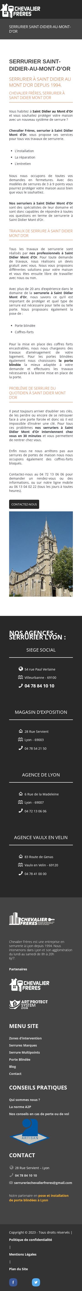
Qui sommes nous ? (24, 1100)
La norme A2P (20, 1107)
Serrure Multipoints (24, 1052)
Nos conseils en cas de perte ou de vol (39, 1114)
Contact (15, 1073)
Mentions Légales (22, 1254)
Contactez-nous (24, 504)
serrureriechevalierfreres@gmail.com (43, 1183)
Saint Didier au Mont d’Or (53, 111)
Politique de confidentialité (30, 1239)
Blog (12, 1066)
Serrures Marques (23, 1045)
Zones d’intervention (25, 1038)
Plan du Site (18, 1269)
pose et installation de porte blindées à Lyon (39, 1197)
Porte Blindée (19, 1059)
